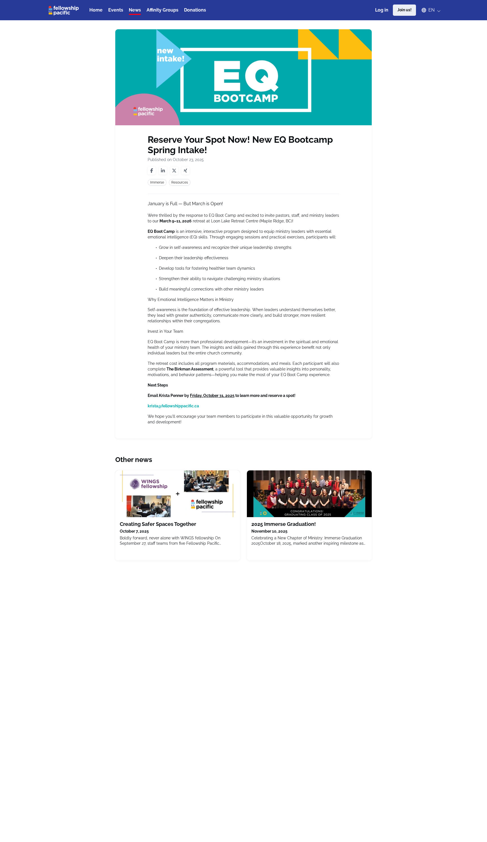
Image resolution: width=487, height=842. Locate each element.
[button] (428, 10)
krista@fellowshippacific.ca (173, 406)
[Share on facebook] (152, 171)
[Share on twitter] (174, 171)
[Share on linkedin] (163, 171)
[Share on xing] (185, 171)
